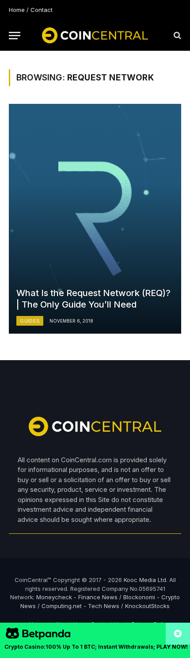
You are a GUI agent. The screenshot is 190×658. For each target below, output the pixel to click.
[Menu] (14, 36)
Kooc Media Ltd (145, 579)
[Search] (176, 36)
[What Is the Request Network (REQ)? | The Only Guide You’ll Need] (95, 219)
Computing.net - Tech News (80, 605)
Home (17, 9)
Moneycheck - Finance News (77, 597)
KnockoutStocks (147, 605)
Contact (41, 9)
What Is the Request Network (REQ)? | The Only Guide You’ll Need (93, 299)
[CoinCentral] (95, 35)
